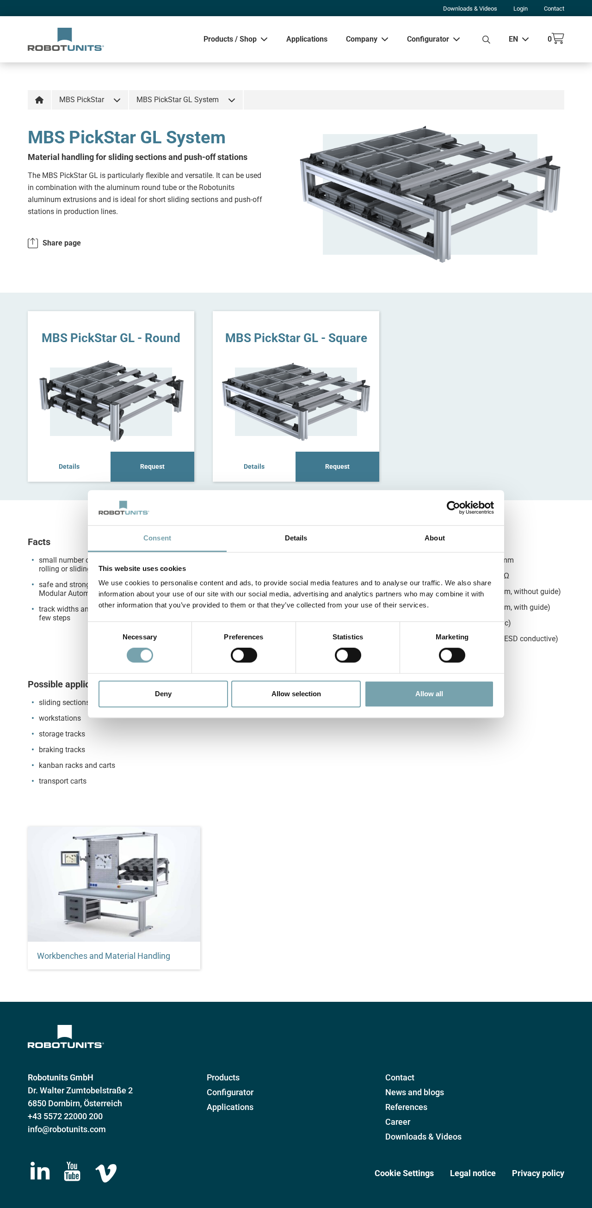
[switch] (244, 655)
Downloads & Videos (470, 8)
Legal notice (473, 1173)
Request (152, 466)
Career (397, 1122)
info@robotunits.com (67, 1129)
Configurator (428, 39)
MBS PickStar (81, 99)
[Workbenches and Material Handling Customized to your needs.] (114, 884)
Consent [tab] (157, 538)
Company (361, 39)
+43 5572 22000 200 (65, 1116)
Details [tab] (296, 538)
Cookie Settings (404, 1173)
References (406, 1107)
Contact (554, 8)
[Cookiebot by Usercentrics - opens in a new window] (453, 508)
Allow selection (296, 694)
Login (520, 8)
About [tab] (435, 538)
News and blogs (414, 1092)
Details (69, 466)
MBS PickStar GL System (177, 99)
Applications (306, 39)
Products (223, 1077)
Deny (163, 694)
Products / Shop (230, 39)
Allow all (429, 694)
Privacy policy (538, 1173)
